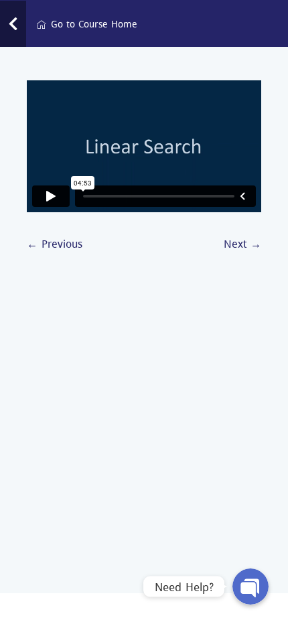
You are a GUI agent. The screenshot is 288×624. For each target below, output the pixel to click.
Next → (242, 244)
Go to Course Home (94, 24)
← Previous (54, 244)
